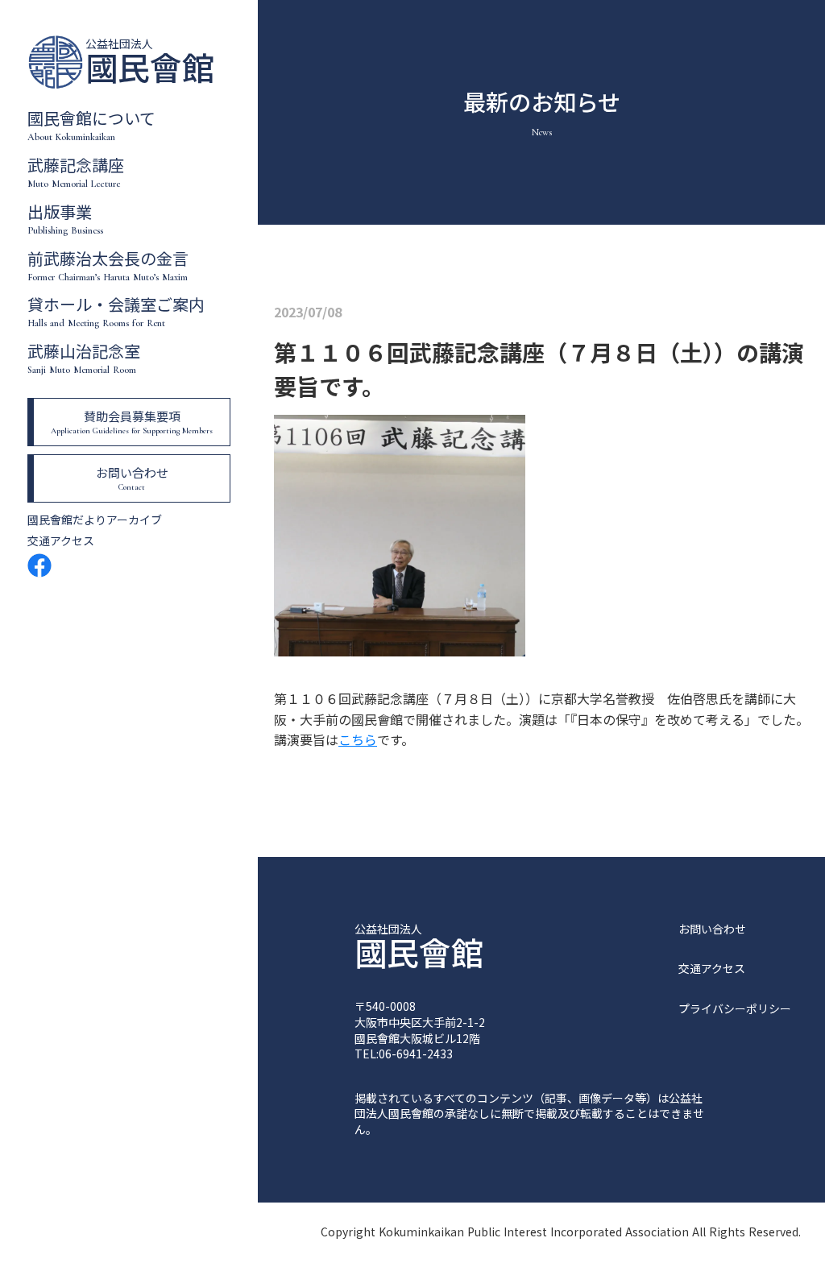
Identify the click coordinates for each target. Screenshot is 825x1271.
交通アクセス (60, 541)
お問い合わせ (712, 929)
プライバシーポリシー (734, 1008)
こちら (357, 739)
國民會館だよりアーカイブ (94, 520)
